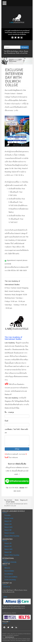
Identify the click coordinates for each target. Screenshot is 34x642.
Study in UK (7, 521)
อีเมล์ (6, 421)
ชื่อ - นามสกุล (9, 412)
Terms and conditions (10, 577)
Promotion (7, 515)
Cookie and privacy (10, 580)
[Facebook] (12, 37)
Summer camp (8, 518)
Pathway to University (9, 562)
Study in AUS (8, 527)
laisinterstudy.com (9, 637)
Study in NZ (7, 530)
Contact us (6, 587)
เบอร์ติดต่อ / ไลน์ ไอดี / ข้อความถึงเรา (16, 431)
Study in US (7, 524)
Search (6, 44)
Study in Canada (9, 533)
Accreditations (8, 574)
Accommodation (9, 571)
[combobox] (12, 47)
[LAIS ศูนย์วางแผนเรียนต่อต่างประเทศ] (17, 18)
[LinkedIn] (21, 37)
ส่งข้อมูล (17, 449)
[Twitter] (15, 37)
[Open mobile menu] (4, 3)
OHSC (5, 597)
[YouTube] (18, 37)
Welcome (7, 568)
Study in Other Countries (11, 536)
